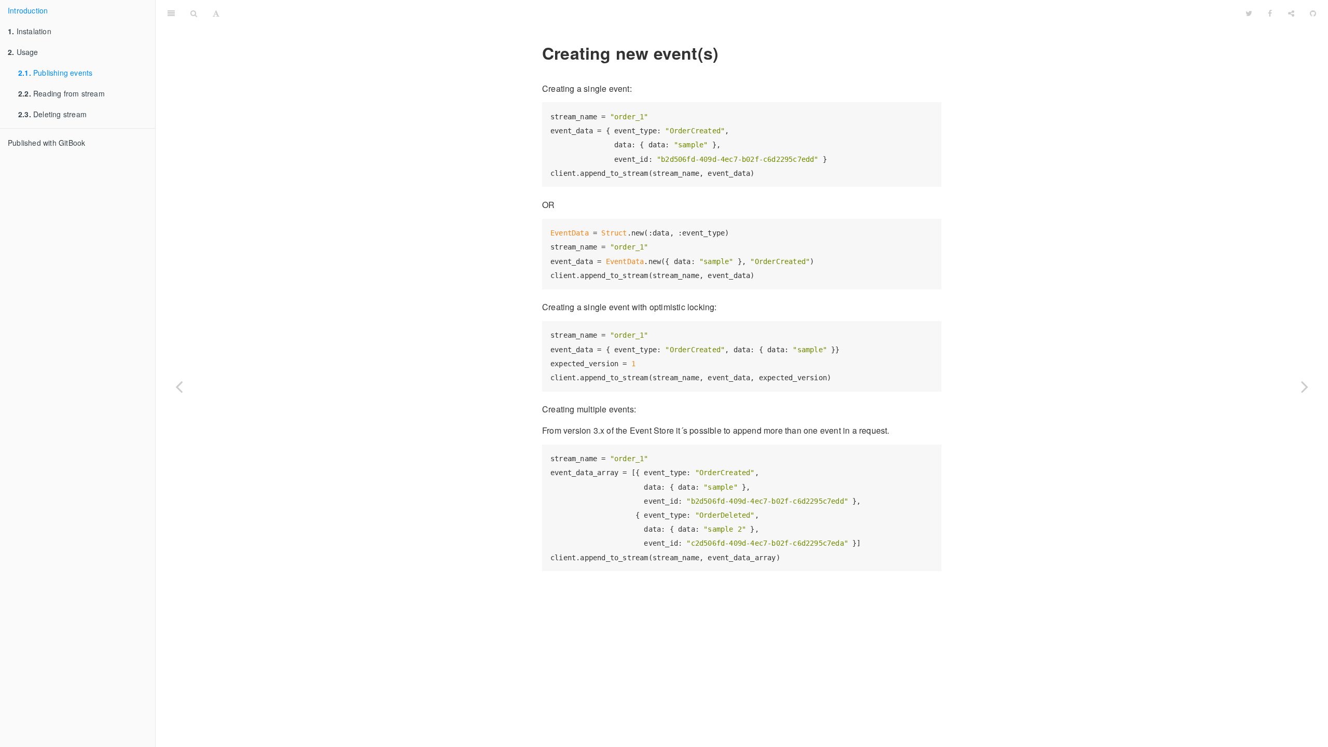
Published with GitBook (46, 142)
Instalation (29, 31)
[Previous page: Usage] (179, 386)
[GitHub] (1313, 13)
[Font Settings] (216, 13)
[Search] (194, 13)
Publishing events (55, 72)
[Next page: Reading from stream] (1304, 386)
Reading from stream (61, 93)
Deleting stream (52, 114)
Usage (23, 52)
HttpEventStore (733, 12)
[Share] (1291, 13)
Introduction (28, 10)
